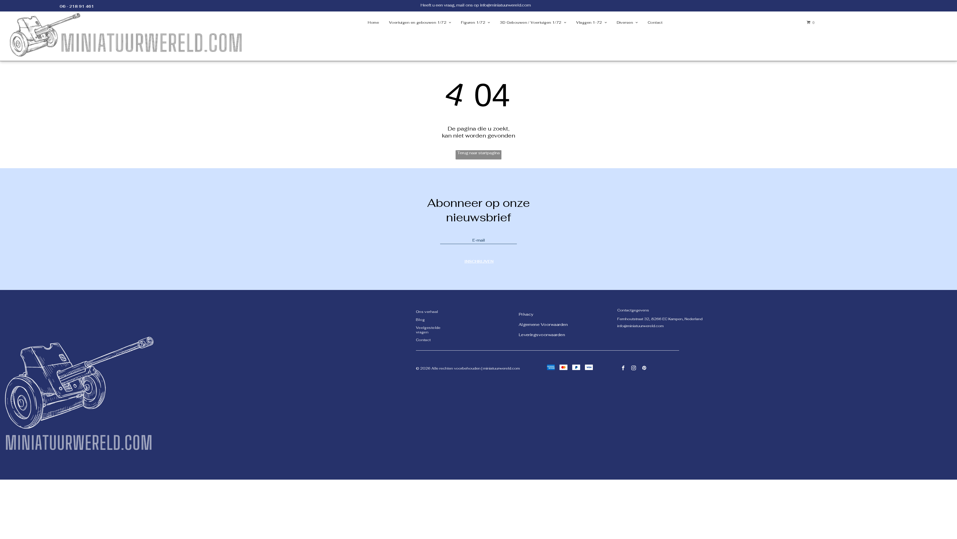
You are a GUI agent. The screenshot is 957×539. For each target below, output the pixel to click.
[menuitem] (373, 22)
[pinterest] (644, 369)
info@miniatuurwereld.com (640, 326)
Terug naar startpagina (478, 152)
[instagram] (633, 369)
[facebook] (623, 369)
